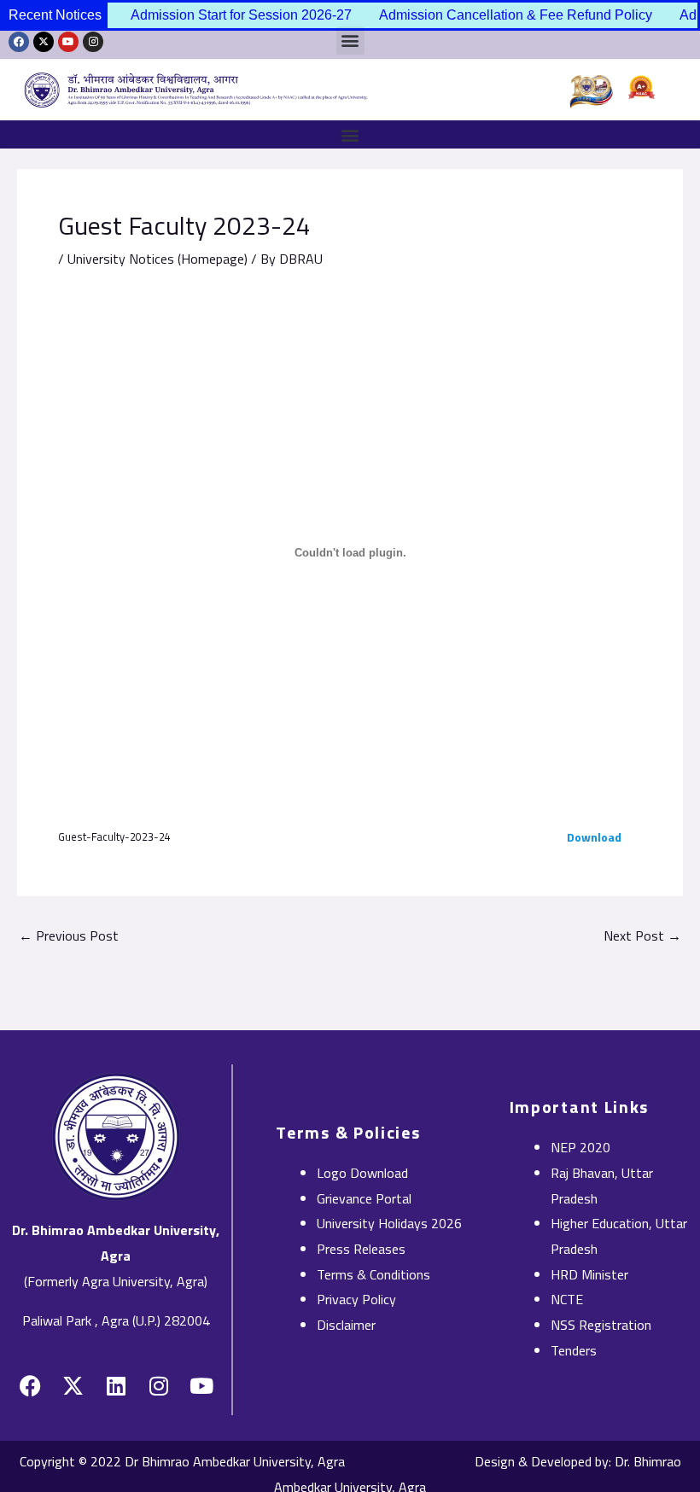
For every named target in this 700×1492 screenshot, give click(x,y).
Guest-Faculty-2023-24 (114, 836)
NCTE (567, 1299)
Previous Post (69, 935)
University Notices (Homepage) (157, 258)
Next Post (642, 935)
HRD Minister (589, 1274)
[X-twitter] (43, 42)
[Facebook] (19, 42)
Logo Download (362, 1173)
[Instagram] (93, 42)
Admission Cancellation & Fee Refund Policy (504, 15)
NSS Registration (601, 1324)
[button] (350, 134)
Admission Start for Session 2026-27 (230, 15)
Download (594, 837)
